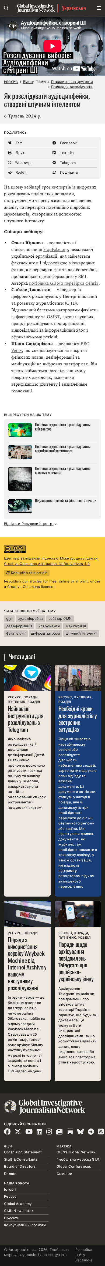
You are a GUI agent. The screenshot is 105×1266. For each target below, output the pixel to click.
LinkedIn (66, 152)
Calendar (64, 1173)
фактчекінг (16, 633)
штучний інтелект (81, 633)
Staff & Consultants (21, 1159)
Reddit (20, 172)
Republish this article (28, 573)
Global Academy (18, 1203)
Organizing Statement (23, 1152)
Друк (19, 152)
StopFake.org (55, 249)
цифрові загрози (45, 633)
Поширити (68, 172)
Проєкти (11, 1218)
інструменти (49, 626)
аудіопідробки (30, 618)
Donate (10, 1173)
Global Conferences (74, 1166)
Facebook (68, 143)
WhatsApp (23, 162)
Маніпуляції (75, 626)
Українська (74, 8)
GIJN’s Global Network (76, 1152)
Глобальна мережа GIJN (78, 1159)
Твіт (18, 143)
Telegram (67, 162)
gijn (9, 618)
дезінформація (19, 626)
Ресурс (11, 82)
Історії (10, 1189)
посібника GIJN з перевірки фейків (64, 283)
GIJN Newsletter (18, 1210)
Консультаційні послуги (25, 1225)
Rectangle (84, 1260)
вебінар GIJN (60, 618)
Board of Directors (20, 1166)
